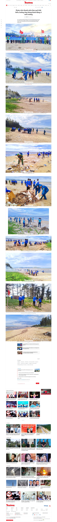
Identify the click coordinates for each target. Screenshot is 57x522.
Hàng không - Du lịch (43, 510)
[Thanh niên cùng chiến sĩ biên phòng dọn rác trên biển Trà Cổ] (37, 370)
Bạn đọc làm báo (10, 520)
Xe (6, 510)
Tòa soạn (38, 0)
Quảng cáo (41, 0)
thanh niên (8, 50)
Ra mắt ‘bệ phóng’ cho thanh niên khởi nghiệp (23, 418)
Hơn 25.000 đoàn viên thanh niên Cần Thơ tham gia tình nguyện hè (31, 344)
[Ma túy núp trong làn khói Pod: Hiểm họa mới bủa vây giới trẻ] (11, 414)
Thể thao (29, 5)
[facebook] (49, 0)
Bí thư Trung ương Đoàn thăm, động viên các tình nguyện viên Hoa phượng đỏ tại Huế (31, 348)
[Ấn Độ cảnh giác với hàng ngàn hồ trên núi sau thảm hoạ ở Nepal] (13, 471)
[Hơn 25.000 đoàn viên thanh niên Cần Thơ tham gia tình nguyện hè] (19, 344)
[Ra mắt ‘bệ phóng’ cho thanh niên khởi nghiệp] (23, 414)
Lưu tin (1, 23)
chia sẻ (36, 7)
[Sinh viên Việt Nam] (46, 506)
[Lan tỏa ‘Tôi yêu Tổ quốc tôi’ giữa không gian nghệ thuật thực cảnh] (23, 395)
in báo (39, 7)
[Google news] (40, 514)
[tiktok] (36, 514)
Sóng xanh (13, 5)
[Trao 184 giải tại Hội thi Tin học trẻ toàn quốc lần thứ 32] (23, 404)
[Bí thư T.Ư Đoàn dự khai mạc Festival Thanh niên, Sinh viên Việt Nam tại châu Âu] (11, 395)
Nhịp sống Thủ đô (8, 511)
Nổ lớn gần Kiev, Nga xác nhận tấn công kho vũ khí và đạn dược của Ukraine (43, 477)
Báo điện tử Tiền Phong (28, 3)
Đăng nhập (18, 379)
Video (48, 5)
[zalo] (38, 514)
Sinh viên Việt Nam (30, 0)
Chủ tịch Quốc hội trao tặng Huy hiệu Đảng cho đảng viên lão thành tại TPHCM (28, 434)
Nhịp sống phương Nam (13, 511)
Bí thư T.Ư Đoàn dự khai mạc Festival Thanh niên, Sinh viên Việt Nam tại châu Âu (11, 399)
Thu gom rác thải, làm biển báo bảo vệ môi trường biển (26, 372)
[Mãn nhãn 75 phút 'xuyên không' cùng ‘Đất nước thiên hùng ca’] (34, 395)
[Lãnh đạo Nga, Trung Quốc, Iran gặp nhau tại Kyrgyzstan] (34, 483)
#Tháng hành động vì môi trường (22, 364)
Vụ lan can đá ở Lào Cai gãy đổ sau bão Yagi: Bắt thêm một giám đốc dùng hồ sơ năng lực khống (28, 449)
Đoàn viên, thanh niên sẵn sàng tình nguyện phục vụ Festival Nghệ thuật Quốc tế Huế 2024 (30, 352)
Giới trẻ (23, 5)
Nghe (1, 20)
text (37, 7)
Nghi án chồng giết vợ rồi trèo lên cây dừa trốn (13, 449)
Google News (42, 7)
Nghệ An (19, 50)
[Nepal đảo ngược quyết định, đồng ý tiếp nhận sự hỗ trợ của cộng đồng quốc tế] (45, 483)
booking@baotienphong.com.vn (19, 514)
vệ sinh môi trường (28, 84)
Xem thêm (50, 5)
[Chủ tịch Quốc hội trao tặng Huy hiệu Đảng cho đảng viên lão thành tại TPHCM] (28, 428)
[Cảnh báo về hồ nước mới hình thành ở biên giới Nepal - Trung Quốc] (23, 483)
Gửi (37, 383)
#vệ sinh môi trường (30, 364)
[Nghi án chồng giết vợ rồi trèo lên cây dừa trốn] (13, 443)
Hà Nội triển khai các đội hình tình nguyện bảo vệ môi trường (27, 376)
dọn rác (34, 234)
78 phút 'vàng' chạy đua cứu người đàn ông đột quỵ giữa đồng (28, 501)
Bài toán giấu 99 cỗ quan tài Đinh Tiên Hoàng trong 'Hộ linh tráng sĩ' (43, 463)
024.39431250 (8, 515)
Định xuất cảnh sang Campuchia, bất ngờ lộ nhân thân (43, 449)
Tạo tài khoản (23, 379)
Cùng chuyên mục (10, 390)
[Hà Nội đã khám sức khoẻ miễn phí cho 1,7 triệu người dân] (43, 495)
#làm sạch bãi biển (31, 361)
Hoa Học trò (34, 0)
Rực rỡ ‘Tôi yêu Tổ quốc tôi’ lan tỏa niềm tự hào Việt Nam (11, 408)
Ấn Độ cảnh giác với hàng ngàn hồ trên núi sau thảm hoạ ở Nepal (13, 477)
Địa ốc (16, 5)
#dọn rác (19, 363)
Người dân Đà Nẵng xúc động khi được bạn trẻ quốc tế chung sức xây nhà (34, 409)
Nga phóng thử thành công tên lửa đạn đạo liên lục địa (11, 487)
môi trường (33, 51)
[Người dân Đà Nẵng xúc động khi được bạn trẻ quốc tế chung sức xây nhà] (34, 404)
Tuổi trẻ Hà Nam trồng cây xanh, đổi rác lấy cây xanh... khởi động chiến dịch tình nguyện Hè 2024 (29, 374)
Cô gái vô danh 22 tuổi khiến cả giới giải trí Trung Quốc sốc (27, 463)
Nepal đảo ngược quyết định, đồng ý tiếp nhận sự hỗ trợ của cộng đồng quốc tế (45, 487)
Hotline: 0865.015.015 (19, 0)
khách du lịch (33, 341)
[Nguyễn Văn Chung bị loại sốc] (13, 457)
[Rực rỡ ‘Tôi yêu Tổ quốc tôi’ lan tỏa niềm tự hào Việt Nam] (11, 404)
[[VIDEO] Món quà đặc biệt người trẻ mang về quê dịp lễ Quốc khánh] (34, 414)
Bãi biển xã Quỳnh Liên (13, 113)
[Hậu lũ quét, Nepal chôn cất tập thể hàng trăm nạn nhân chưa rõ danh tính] (28, 471)
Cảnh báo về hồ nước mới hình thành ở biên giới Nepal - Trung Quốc (23, 487)
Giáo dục (40, 5)
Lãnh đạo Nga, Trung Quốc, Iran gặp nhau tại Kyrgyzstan (34, 487)
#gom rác (36, 361)
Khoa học (43, 5)
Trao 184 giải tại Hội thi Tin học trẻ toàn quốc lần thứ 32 (22, 408)
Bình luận (1, 25)
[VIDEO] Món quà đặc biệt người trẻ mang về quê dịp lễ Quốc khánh (34, 418)
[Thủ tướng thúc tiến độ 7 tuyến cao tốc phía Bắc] (43, 428)
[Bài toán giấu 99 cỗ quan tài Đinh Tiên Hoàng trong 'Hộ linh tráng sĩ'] (43, 457)
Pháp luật (26, 5)
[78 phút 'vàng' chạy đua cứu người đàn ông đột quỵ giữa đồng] (28, 495)
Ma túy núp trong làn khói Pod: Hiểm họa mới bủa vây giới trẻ (11, 418)
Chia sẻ (1, 21)
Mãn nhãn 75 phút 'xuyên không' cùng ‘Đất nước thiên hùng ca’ (34, 399)
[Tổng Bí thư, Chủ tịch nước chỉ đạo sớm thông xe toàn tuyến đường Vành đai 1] (13, 428)
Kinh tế (11, 5)
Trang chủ (6, 5)
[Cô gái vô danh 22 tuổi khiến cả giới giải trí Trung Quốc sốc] (28, 457)
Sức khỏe (19, 5)
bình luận (40, 7)
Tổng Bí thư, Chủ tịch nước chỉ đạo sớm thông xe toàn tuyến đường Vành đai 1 (13, 434)
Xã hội (8, 5)
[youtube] (50, 0)
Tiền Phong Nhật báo (24, 0)
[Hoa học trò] (50, 506)
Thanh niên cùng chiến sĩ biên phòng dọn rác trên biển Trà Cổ (25, 370)
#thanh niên (26, 361)
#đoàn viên (22, 361)
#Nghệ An (19, 361)
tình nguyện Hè (33, 50)
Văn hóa (36, 5)
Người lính (32, 5)
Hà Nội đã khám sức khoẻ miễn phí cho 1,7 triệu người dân (43, 501)
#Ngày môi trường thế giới (32, 363)
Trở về (1, 27)
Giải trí (38, 5)
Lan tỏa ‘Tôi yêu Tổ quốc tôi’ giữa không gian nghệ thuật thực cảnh (23, 399)
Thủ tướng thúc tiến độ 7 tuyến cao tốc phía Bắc (43, 434)
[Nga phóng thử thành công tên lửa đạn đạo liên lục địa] (11, 483)
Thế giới (21, 5)
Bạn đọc (37, 510)
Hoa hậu (46, 5)
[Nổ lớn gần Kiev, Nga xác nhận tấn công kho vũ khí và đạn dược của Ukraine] (43, 471)
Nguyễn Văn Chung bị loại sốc (11, 462)
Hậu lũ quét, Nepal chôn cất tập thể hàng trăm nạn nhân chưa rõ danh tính (28, 477)
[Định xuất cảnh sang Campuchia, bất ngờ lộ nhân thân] (43, 443)
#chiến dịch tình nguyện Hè (24, 363)
